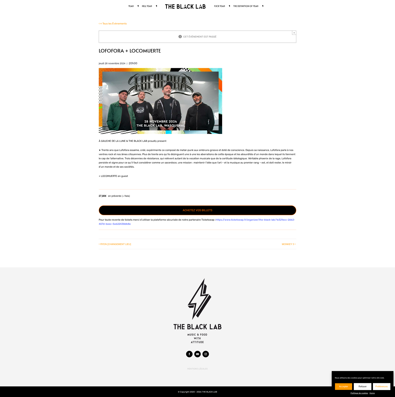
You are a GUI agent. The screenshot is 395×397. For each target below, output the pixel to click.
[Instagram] (205, 354)
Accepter (343, 386)
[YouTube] (197, 354)
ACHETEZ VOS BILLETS (197, 210)
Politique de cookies (359, 393)
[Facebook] (189, 354)
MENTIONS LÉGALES (197, 368)
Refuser (363, 386)
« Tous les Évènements (113, 23)
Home (372, 393)
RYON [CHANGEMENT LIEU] (115, 244)
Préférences (381, 386)
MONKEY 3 (288, 244)
